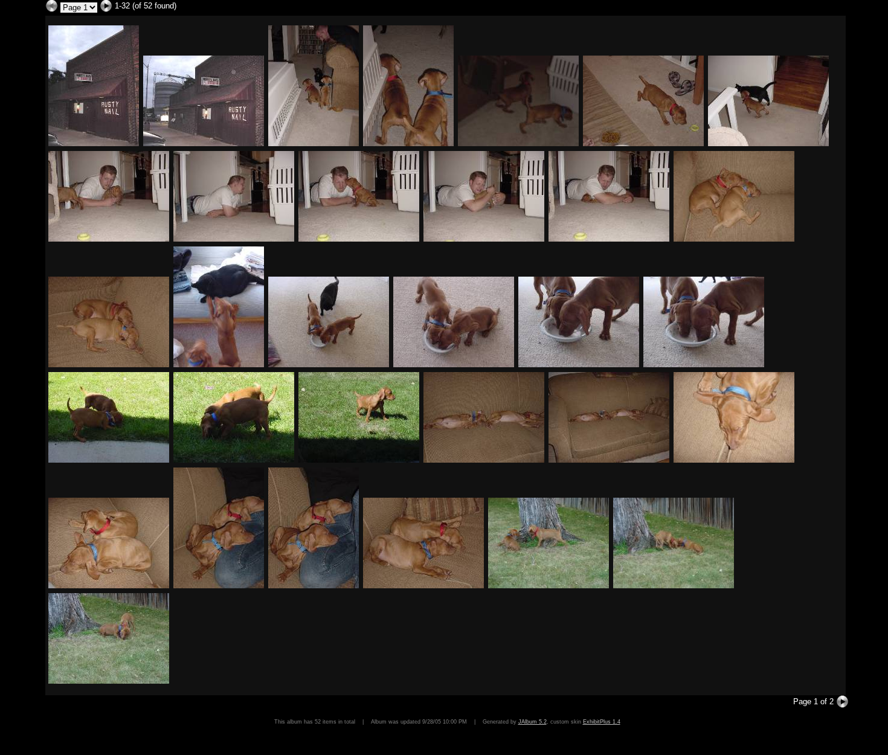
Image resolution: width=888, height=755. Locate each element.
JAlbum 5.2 (532, 722)
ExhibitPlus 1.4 (601, 722)
